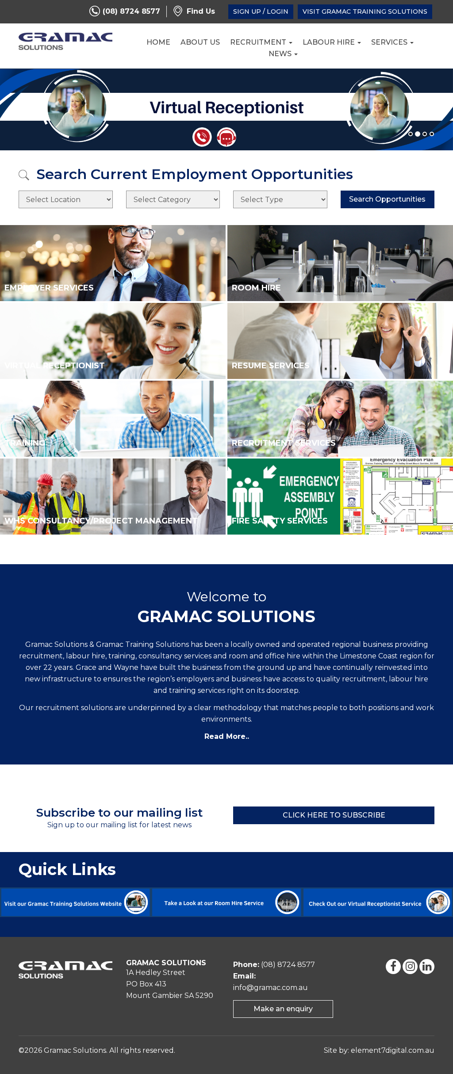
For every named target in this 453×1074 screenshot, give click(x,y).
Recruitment (259, 42)
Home (158, 42)
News (281, 54)
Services (390, 42)
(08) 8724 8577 (131, 11)
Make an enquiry (283, 1009)
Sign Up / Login (260, 11)
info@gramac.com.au (270, 987)
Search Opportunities (387, 199)
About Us (200, 42)
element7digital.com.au (392, 1050)
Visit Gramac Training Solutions (365, 11)
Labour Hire (330, 42)
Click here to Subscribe (334, 815)
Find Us (201, 11)
